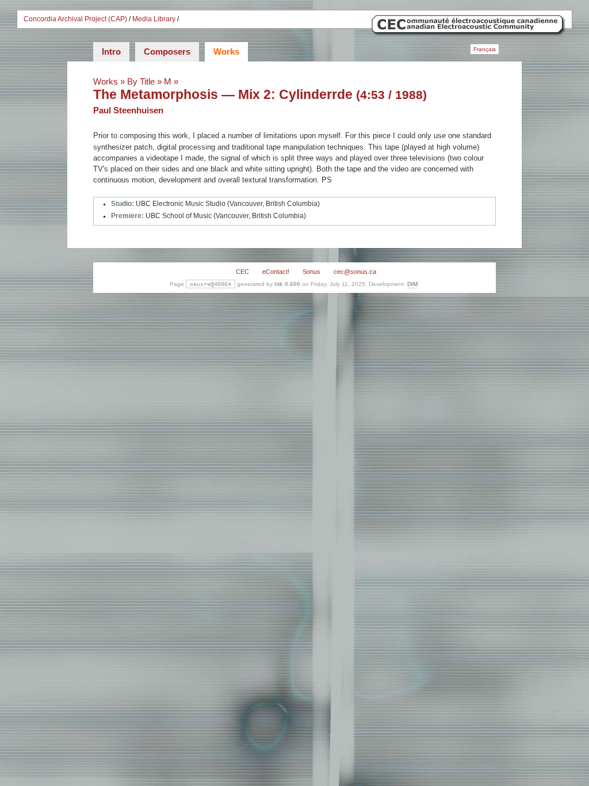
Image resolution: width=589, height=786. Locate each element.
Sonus (311, 271)
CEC (242, 271)
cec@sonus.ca (355, 271)
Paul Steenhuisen (128, 110)
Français (484, 49)
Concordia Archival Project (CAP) (75, 19)
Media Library (153, 19)
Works (226, 51)
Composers (167, 51)
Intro (111, 51)
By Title (141, 81)
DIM (412, 284)
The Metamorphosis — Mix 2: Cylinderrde (223, 94)
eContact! (275, 271)
